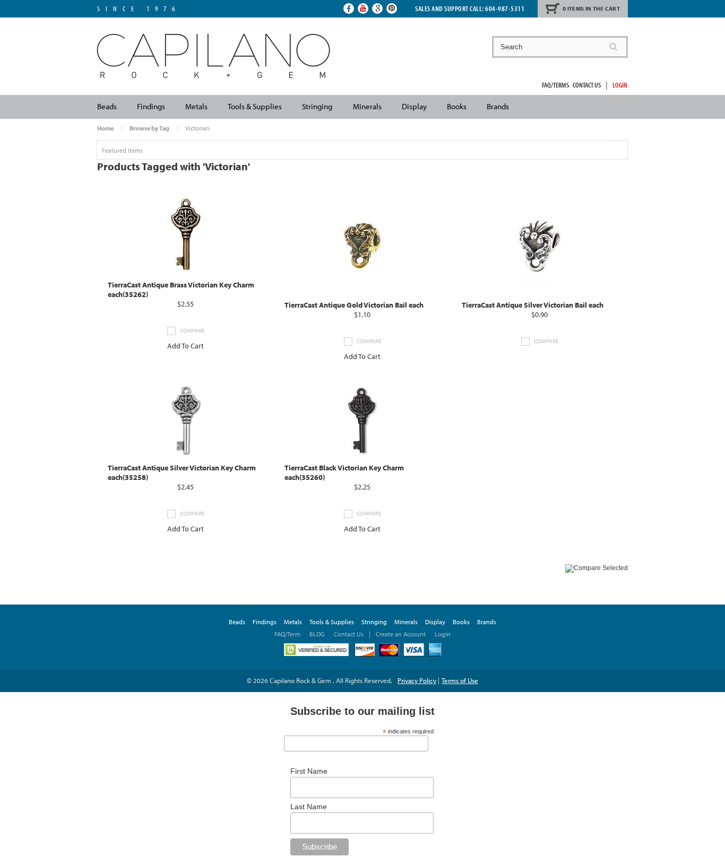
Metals (196, 106)
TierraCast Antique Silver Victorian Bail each (532, 305)
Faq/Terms (555, 85)
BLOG (317, 634)
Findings (151, 106)
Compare (192, 330)
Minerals (367, 106)
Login (619, 85)
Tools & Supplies (255, 106)
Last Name (308, 806)
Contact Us (587, 85)
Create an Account (401, 634)
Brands (498, 106)
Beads (107, 106)
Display (414, 106)
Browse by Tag (149, 128)
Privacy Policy (417, 680)
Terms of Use (460, 680)
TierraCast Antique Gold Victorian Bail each (354, 305)
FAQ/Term (288, 634)
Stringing (317, 106)
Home (105, 128)
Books (457, 106)
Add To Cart (185, 346)
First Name (308, 771)
